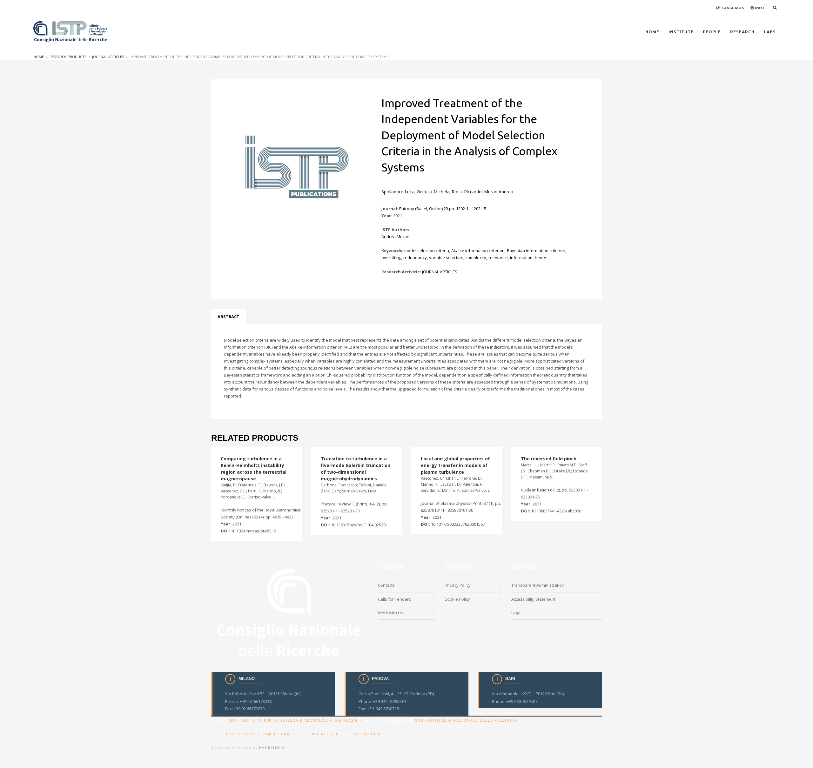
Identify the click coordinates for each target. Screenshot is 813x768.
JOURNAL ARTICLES (439, 272)
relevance (498, 257)
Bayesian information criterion (536, 250)
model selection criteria (426, 250)
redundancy (415, 257)
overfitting (391, 257)
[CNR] (289, 611)
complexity (476, 257)
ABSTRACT (228, 316)
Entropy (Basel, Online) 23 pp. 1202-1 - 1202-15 (442, 208)
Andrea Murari (395, 236)
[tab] (228, 316)
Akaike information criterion (478, 250)
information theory (528, 257)
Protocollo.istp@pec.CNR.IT (261, 734)
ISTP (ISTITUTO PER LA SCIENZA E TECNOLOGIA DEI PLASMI (293, 720)
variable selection (446, 257)
